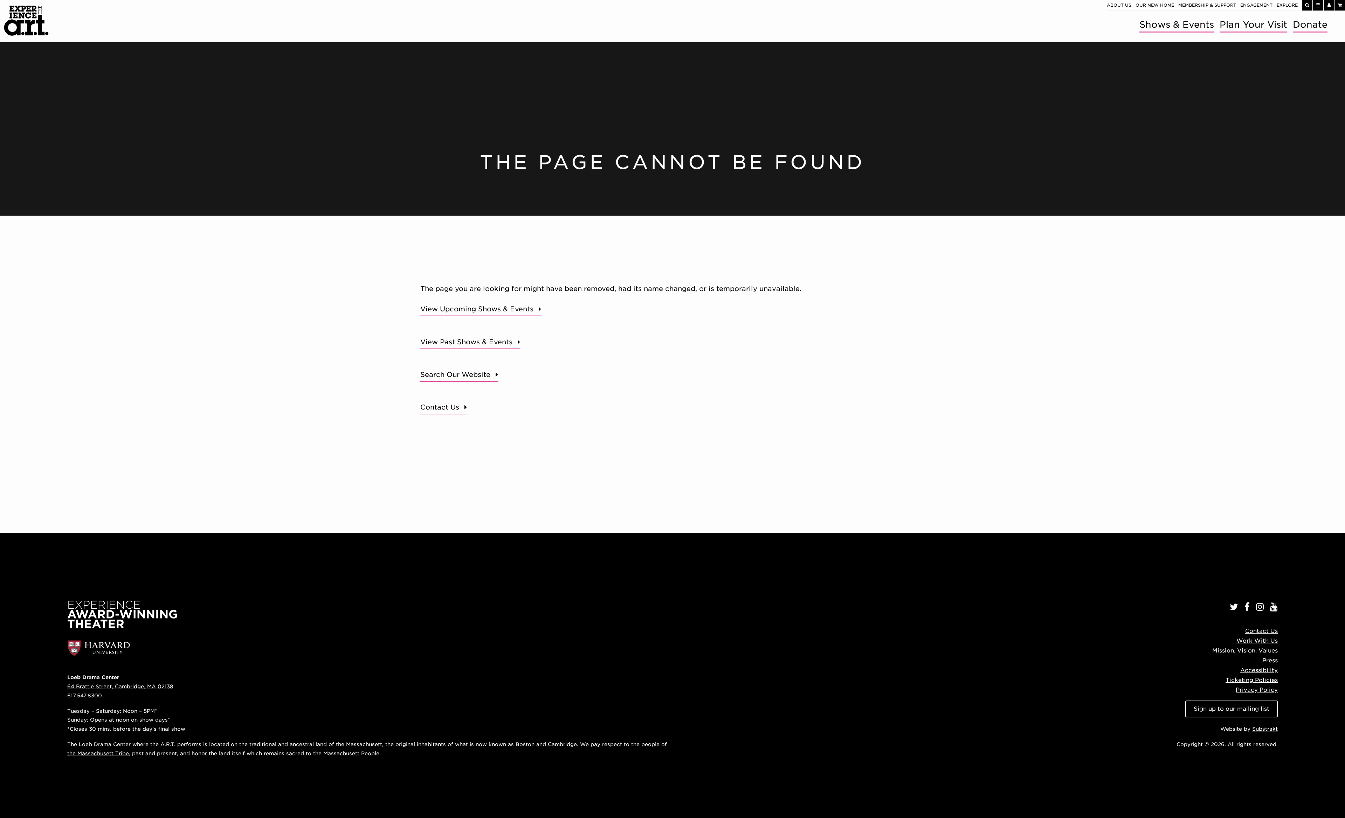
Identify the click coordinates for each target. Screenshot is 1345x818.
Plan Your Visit (1253, 24)
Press (1270, 660)
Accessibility (1259, 670)
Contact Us (439, 407)
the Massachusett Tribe (98, 753)
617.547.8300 (84, 695)
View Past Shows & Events (466, 342)
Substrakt (1265, 729)
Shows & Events (1176, 24)
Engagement (1256, 5)
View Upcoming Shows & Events (476, 309)
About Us (1119, 5)
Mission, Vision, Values (1245, 650)
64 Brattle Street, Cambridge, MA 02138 (120, 686)
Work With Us (1257, 640)
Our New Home (1155, 5)
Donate (1310, 24)
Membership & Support (1207, 5)
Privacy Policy (1257, 690)
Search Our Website (455, 375)
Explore (1287, 5)
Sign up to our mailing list (1231, 708)
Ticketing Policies (1252, 680)
